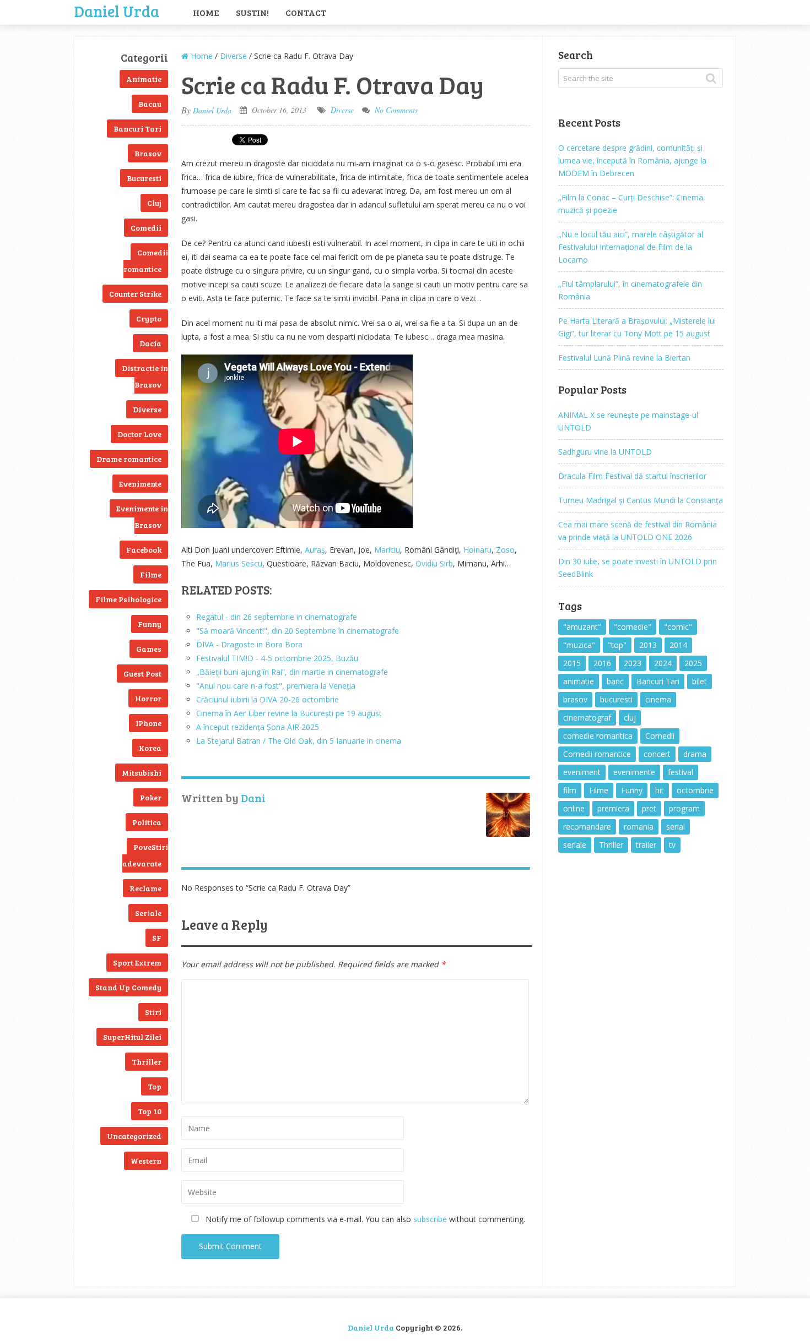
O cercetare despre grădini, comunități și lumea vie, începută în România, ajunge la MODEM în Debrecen (632, 160)
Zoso (505, 549)
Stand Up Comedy (128, 987)
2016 (602, 663)
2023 (632, 663)
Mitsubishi (141, 772)
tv (672, 845)
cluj (630, 717)
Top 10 (149, 1111)
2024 (663, 663)
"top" (617, 645)
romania (639, 826)
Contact (305, 12)
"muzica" (579, 645)
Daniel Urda (116, 10)
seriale (574, 845)
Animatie (143, 79)
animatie (578, 681)
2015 (572, 663)
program (684, 808)
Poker (150, 797)
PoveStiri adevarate (145, 855)
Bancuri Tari (137, 128)
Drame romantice (128, 459)
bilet (699, 681)
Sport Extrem (137, 962)
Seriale (148, 913)
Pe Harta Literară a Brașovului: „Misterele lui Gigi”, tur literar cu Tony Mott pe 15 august (637, 327)
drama (694, 754)
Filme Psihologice (128, 599)
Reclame (145, 888)
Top (154, 1086)
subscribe (430, 1219)
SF (156, 938)
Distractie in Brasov (145, 376)
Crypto (148, 318)
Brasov (147, 153)
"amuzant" (582, 627)
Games (148, 649)
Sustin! (252, 12)
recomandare (587, 826)
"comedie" (632, 627)
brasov (575, 699)
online (574, 808)
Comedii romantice (145, 260)
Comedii (146, 227)
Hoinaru (477, 549)
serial (675, 826)
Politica (146, 822)
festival (680, 772)
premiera (613, 808)
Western (146, 1160)
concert (657, 754)
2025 (693, 663)
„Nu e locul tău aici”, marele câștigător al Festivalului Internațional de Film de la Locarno (630, 247)
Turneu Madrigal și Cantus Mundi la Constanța (640, 500)
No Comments (396, 110)
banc (615, 681)
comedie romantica (598, 736)
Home (206, 12)
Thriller (146, 1061)
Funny (149, 624)
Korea (150, 748)
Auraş (315, 549)
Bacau (149, 104)
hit (659, 790)
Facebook (143, 549)
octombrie (695, 790)
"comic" (678, 627)
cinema (658, 699)
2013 (648, 645)
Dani (253, 797)
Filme (150, 574)
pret (649, 808)
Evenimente (140, 483)
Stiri (153, 1012)
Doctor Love (139, 434)
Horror (148, 698)
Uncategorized (134, 1136)
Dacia (150, 343)
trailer (646, 845)
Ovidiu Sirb (434, 563)
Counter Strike (135, 293)
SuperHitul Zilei (132, 1037)
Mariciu (387, 549)
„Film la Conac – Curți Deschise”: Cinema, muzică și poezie (631, 203)
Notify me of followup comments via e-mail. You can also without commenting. (364, 1219)
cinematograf (587, 717)
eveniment (582, 772)
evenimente (634, 772)
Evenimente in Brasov (142, 516)
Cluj (154, 203)
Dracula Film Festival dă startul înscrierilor (632, 476)
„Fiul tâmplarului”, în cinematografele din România (630, 290)
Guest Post (142, 673)
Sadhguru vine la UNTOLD (605, 451)
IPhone (148, 723)
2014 (678, 645)
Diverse (147, 409)
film (569, 790)
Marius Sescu (238, 563)
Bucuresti (144, 178)
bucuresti (616, 699)
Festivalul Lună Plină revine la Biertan (624, 357)
